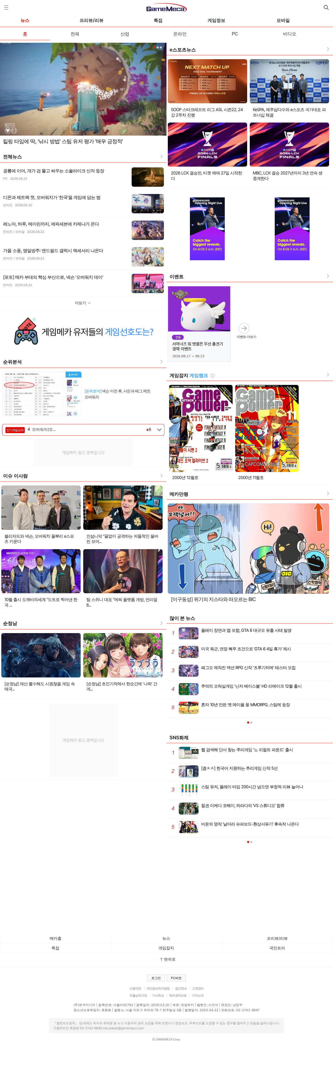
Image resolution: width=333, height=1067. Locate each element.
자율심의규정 (138, 995)
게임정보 (216, 20)
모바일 (283, 20)
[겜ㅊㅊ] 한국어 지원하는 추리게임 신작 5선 (224, 770)
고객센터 (198, 988)
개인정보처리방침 (158, 988)
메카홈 (55, 938)
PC (235, 33)
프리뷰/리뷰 (92, 20)
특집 (158, 20)
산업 (124, 33)
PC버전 (176, 978)
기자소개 (198, 995)
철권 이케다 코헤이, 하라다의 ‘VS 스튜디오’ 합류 (227, 807)
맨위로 (170, 959)
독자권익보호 (178, 995)
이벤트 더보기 (246, 337)
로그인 (156, 978)
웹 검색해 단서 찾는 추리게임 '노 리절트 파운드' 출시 (232, 751)
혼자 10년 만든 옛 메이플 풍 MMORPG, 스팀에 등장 (230, 706)
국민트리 (277, 947)
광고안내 (181, 988)
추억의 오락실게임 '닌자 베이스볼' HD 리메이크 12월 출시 (236, 687)
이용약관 (135, 988)
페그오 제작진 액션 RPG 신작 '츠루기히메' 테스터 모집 (233, 669)
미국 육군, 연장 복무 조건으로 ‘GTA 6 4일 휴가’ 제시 (231, 650)
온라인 (180, 33)
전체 (75, 33)
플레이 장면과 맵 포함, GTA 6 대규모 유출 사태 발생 (232, 632)
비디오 (289, 33)
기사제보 (158, 995)
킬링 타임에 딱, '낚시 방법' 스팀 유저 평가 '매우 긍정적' (63, 141)
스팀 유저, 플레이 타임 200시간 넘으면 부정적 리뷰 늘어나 (237, 788)
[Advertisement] (83, 451)
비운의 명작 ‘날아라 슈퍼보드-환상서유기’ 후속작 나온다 (235, 825)
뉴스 (25, 20)
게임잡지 (166, 947)
